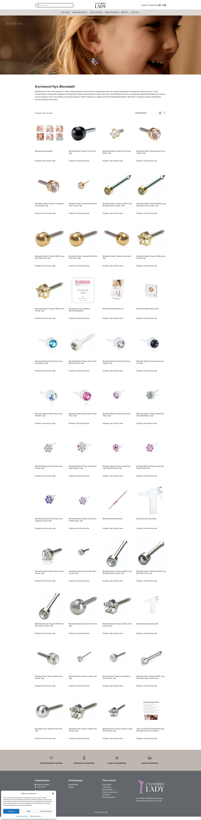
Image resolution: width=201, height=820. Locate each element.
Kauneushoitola (107, 789)
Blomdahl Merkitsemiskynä (113, 519)
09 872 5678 (41, 787)
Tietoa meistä (106, 784)
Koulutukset (96, 12)
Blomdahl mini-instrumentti (146, 519)
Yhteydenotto (106, 787)
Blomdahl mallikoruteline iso (113, 309)
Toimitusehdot (73, 784)
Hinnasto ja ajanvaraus (110, 792)
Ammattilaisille (112, 12)
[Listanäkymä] (164, 113)
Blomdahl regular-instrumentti (147, 624)
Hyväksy (11, 811)
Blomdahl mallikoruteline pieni (147, 309)
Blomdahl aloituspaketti (43, 151)
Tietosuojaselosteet (22, 816)
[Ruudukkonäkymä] (160, 113)
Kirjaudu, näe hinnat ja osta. (45, 161)
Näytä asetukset (46, 811)
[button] (53, 793)
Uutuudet (65, 12)
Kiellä (28, 811)
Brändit (70, 787)
